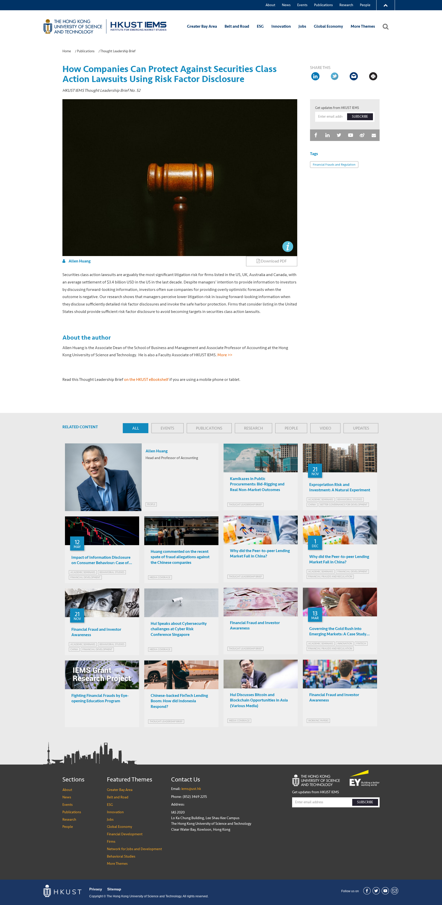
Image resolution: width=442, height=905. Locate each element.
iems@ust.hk (191, 788)
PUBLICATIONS (209, 428)
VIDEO (325, 428)
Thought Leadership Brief (118, 51)
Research (346, 5)
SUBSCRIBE (360, 116)
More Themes (363, 26)
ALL (135, 428)
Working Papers (318, 721)
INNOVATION (344, 643)
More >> (225, 355)
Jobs (302, 26)
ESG (260, 26)
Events (302, 5)
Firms (111, 841)
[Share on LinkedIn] (316, 76)
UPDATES (361, 428)
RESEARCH (253, 428)
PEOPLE (291, 428)
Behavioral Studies (121, 856)
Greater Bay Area (202, 26)
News (286, 5)
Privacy (95, 889)
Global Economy (328, 26)
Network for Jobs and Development (134, 849)
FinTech (361, 643)
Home (66, 51)
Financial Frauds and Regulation (334, 164)
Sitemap (114, 889)
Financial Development (124, 834)
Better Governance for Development (343, 504)
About (270, 5)
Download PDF (273, 261)
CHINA (312, 504)
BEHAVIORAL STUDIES (349, 499)
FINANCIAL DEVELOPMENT (352, 571)
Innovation (281, 26)
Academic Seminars (320, 499)
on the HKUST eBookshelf (146, 379)
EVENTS (167, 428)
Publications (323, 5)
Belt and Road (237, 26)
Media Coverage (160, 577)
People (365, 5)
